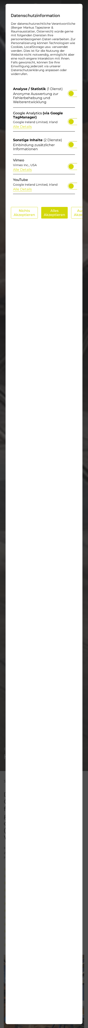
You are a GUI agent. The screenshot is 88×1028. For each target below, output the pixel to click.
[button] (71, 93)
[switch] (71, 92)
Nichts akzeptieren (24, 213)
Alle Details (22, 127)
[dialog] (44, 514)
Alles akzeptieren (54, 213)
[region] (44, 141)
